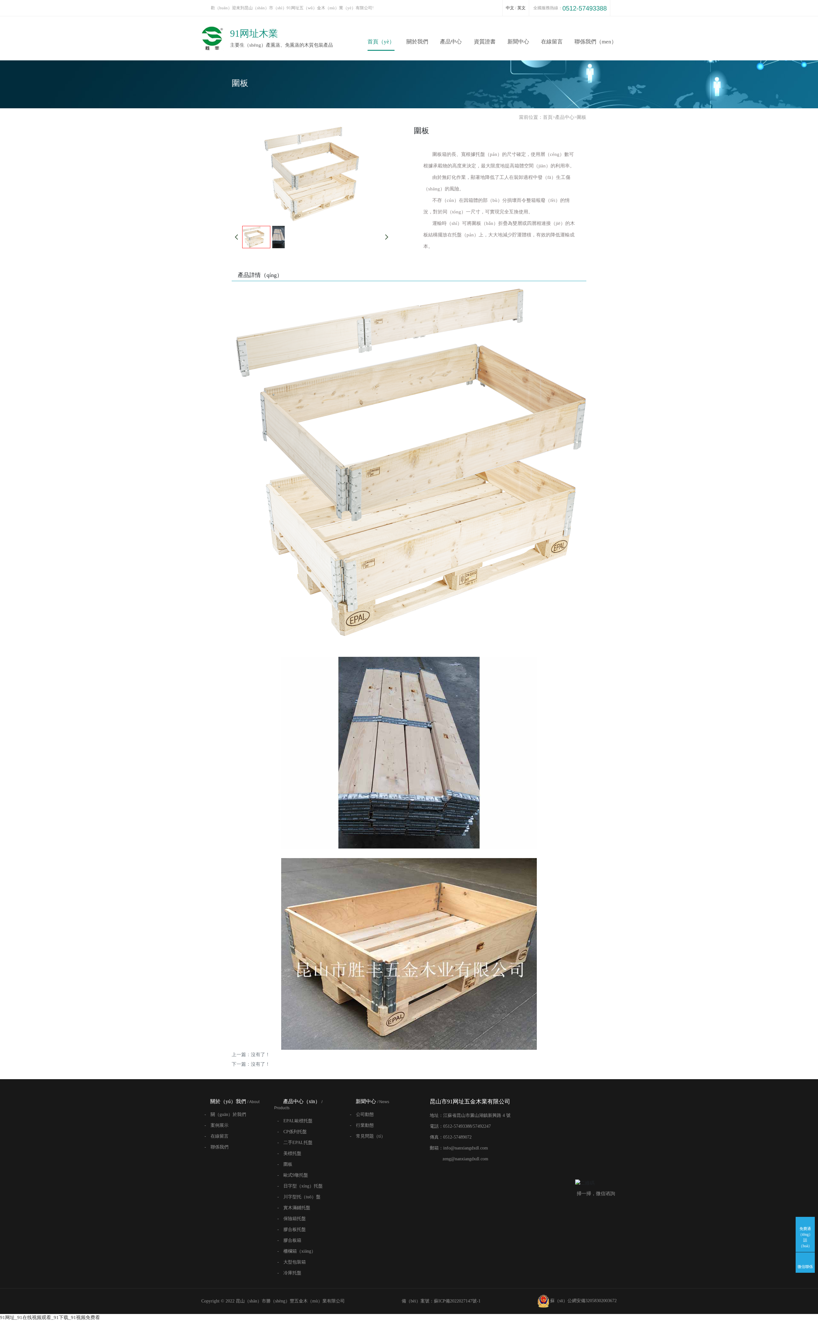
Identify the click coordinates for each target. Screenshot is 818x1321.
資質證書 (485, 42)
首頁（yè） (381, 42)
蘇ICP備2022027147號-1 (457, 1301)
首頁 (547, 117)
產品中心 (451, 42)
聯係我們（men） (596, 42)
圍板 (581, 117)
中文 (510, 7)
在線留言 (552, 42)
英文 (521, 7)
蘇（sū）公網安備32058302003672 (583, 1300)
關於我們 (417, 42)
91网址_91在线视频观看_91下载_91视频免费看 (50, 1317)
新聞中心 (518, 42)
